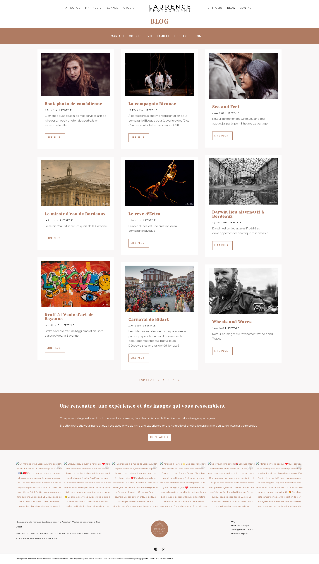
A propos (73, 8)
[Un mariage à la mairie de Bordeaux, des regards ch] (135, 485)
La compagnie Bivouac (152, 104)
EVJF (149, 36)
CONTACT (158, 437)
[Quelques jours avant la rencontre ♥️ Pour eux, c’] (87, 485)
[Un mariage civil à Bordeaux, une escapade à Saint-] (39, 485)
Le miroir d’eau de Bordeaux (75, 214)
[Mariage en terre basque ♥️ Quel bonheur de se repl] (279, 485)
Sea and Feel (225, 107)
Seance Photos (119, 8)
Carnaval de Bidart (148, 319)
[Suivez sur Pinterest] (163, 549)
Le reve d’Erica (144, 214)
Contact (246, 8)
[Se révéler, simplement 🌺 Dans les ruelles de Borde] (231, 485)
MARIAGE (118, 36)
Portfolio (214, 8)
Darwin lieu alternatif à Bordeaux (238, 214)
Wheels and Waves (232, 322)
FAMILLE (163, 36)
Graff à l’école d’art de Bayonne (69, 316)
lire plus (54, 137)
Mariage (92, 8)
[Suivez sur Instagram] (156, 549)
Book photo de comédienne (73, 104)
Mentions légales (239, 533)
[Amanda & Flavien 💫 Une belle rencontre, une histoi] (183, 485)
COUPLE (135, 36)
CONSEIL (201, 36)
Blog (231, 8)
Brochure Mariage (240, 525)
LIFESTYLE (182, 36)
